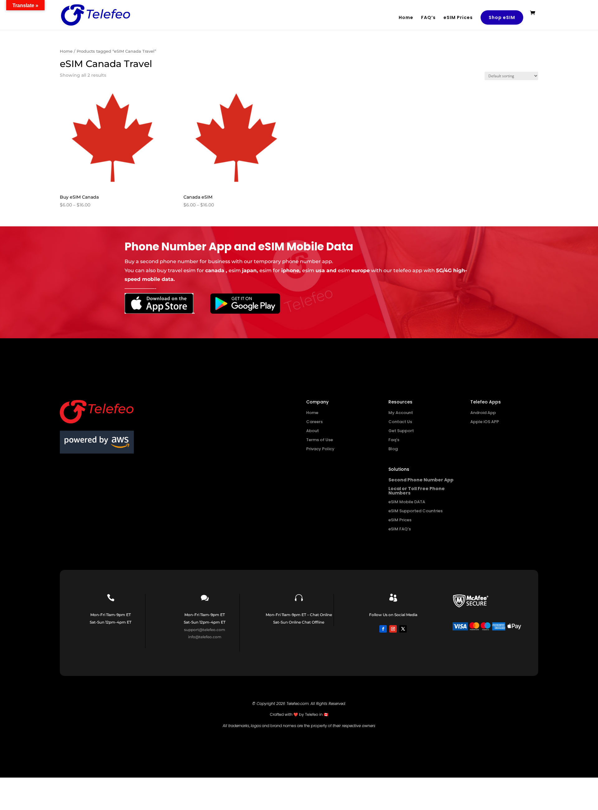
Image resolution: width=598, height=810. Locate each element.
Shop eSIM (502, 17)
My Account (400, 413)
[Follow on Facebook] (383, 629)
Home (406, 18)
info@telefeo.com (204, 636)
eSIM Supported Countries (415, 511)
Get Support (401, 431)
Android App (483, 413)
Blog (393, 449)
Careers (314, 422)
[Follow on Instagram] (393, 629)
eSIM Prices (458, 18)
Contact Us (400, 422)
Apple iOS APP (484, 422)
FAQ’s (428, 18)
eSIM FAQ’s (399, 529)
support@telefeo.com (204, 629)
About (312, 431)
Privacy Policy (320, 449)
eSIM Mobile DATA (406, 502)
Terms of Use (319, 440)
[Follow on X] (403, 629)
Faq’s (393, 440)
